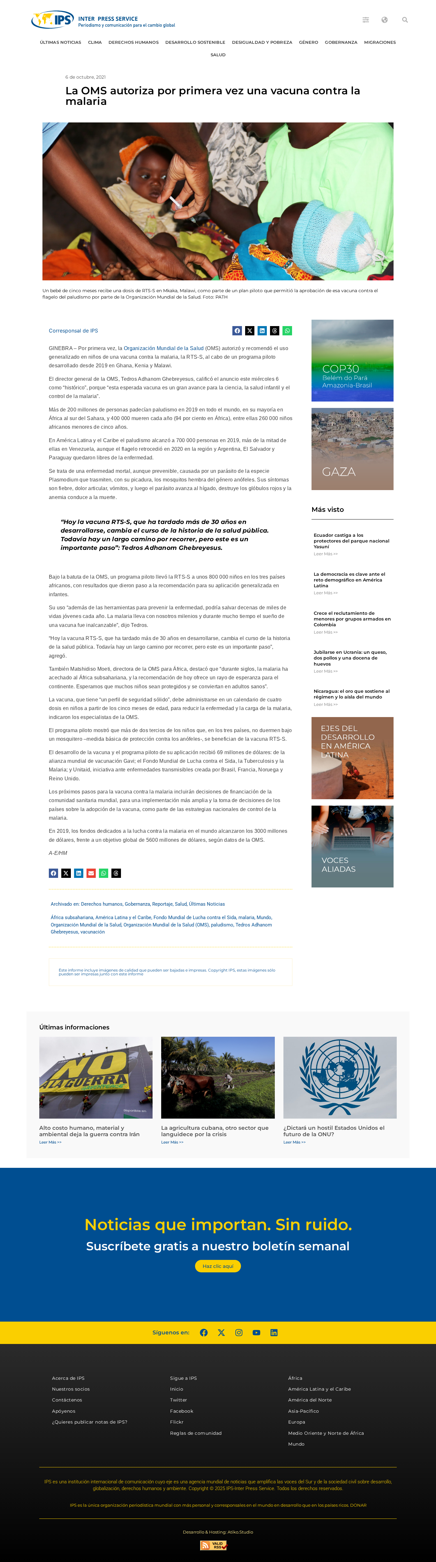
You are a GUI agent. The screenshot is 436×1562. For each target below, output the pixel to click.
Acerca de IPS (68, 1378)
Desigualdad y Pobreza (262, 42)
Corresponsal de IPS (73, 330)
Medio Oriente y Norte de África (326, 1433)
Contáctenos (67, 1400)
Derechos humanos (134, 42)
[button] (405, 20)
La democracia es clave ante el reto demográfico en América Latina (349, 580)
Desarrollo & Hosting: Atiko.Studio (218, 1532)
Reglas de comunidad (196, 1433)
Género (309, 42)
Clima (95, 42)
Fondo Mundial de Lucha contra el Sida (195, 917)
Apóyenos (63, 1411)
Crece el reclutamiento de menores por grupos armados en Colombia (352, 619)
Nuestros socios (71, 1389)
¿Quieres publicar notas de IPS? (90, 1422)
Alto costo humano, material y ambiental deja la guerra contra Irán (89, 1131)
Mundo (264, 917)
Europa (296, 1422)
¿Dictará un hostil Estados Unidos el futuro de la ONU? (334, 1131)
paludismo (222, 925)
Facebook (181, 1411)
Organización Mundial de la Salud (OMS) (166, 925)
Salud (218, 54)
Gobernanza (341, 42)
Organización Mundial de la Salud (164, 348)
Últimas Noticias (60, 42)
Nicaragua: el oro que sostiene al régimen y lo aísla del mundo (352, 694)
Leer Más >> (326, 553)
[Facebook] (204, 1333)
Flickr (177, 1422)
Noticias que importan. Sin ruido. (218, 1224)
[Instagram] (239, 1333)
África (295, 1378)
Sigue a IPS (183, 1378)
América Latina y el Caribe (123, 917)
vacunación (92, 932)
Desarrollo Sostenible (195, 42)
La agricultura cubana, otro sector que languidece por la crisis (215, 1131)
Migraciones (380, 42)
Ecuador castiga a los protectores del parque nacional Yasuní (351, 541)
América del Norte (310, 1400)
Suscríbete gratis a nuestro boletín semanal (218, 1246)
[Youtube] (256, 1333)
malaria (246, 917)
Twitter (178, 1400)
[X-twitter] (221, 1333)
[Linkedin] (274, 1333)
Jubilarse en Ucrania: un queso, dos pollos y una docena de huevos (350, 658)
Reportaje (162, 904)
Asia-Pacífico (303, 1411)
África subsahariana (72, 917)
